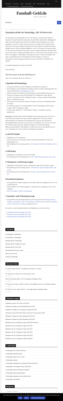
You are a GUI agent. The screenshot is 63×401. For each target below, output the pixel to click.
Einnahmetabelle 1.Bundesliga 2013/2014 (19, 216)
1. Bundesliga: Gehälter (11, 360)
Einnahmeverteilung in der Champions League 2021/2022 (21, 309)
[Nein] (61, 397)
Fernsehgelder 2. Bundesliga (13, 237)
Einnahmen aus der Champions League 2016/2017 (18, 329)
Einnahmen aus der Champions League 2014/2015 (19, 335)
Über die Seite (41, 4)
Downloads (28, 4)
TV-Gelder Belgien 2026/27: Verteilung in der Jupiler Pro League (23, 268)
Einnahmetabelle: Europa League (14, 250)
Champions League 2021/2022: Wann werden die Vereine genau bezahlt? (25, 313)
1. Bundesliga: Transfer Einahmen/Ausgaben (17, 369)
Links (21, 4)
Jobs (48, 4)
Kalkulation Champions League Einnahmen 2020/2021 (20, 316)
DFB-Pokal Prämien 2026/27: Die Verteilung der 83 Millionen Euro (23, 279)
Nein (26, 398)
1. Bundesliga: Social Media (12, 379)
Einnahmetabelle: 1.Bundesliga (13, 240)
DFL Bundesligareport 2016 (26, 91)
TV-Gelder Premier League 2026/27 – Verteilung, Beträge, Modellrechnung (26, 289)
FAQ (34, 4)
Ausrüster (10, 202)
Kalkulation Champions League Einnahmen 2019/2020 (20, 319)
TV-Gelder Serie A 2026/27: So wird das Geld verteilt (20, 274)
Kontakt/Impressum (13, 6)
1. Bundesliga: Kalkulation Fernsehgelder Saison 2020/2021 (21, 363)
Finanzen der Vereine (11, 253)
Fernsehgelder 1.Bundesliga (13, 234)
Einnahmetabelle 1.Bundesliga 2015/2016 (19, 212)
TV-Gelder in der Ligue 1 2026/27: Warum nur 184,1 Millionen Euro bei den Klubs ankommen (30, 284)
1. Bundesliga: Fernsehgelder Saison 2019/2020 (18, 366)
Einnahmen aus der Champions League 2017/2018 (18, 325)
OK (20, 398)
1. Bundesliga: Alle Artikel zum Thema (15, 350)
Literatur (16, 4)
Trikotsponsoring (50, 199)
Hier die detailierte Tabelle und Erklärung (19, 191)
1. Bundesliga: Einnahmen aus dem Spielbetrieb (18, 376)
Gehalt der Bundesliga (11, 256)
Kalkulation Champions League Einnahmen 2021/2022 (20, 306)
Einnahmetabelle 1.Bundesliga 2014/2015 (19, 214)
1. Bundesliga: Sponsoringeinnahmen (15, 373)
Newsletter (8, 4)
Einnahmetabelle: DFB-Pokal (13, 247)
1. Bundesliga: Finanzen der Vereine (15, 357)
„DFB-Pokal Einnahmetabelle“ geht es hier (43, 157)
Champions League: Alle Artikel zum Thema (17, 303)
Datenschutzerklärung (27, 6)
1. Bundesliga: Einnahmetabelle (13, 353)
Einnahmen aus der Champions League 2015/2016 (19, 332)
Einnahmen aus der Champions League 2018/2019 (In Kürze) (21, 322)
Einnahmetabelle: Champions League (15, 244)
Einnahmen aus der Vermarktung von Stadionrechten (29, 202)
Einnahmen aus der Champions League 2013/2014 (18, 338)
